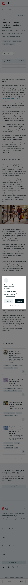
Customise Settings (14, 306)
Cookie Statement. (10, 296)
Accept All (19, 301)
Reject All (9, 301)
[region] (14, 292)
